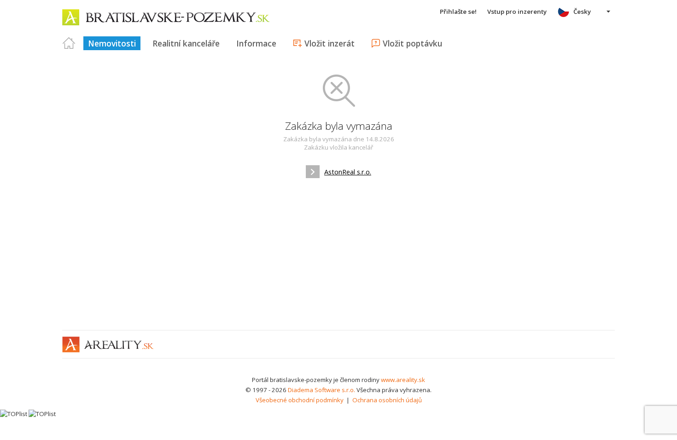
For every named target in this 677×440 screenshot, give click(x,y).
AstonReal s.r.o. (347, 171)
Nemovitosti (112, 43)
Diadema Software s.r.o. (321, 390)
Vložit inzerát (329, 43)
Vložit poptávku (412, 43)
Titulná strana (69, 43)
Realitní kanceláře (186, 43)
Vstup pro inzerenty (517, 11)
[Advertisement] (338, 254)
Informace (256, 43)
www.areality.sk (403, 380)
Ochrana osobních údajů (387, 400)
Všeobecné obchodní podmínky (300, 400)
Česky (582, 11)
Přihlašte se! (458, 11)
